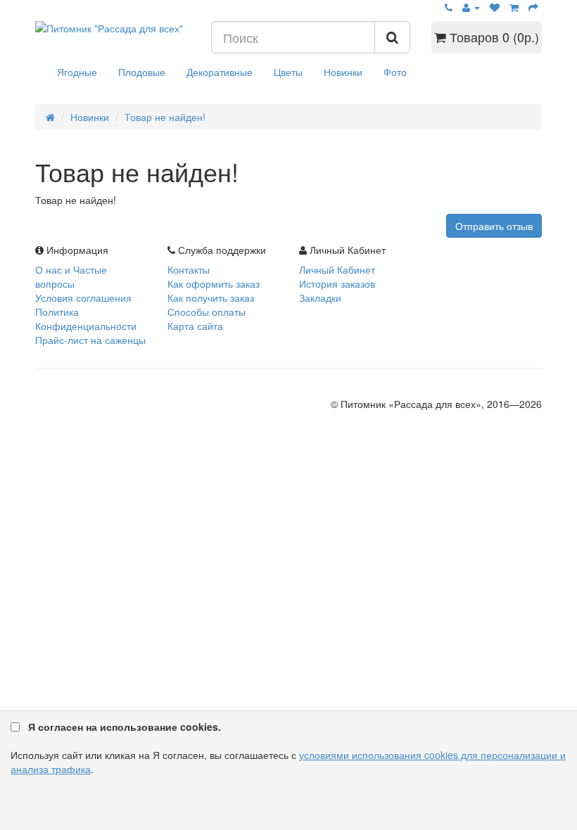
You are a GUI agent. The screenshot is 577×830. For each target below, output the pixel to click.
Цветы (288, 72)
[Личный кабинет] (471, 7)
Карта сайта (195, 326)
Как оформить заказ (213, 283)
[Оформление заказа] (533, 7)
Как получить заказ (210, 297)
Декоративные (219, 72)
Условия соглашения (83, 297)
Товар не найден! (165, 117)
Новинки (343, 72)
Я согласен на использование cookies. (124, 727)
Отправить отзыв (494, 226)
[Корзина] (514, 7)
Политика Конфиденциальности (86, 319)
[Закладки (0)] (495, 7)
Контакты (188, 269)
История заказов (337, 283)
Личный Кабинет (337, 269)
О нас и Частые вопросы (71, 276)
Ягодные (77, 72)
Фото (395, 72)
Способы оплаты (206, 312)
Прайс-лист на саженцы (90, 340)
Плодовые (141, 72)
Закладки (320, 297)
